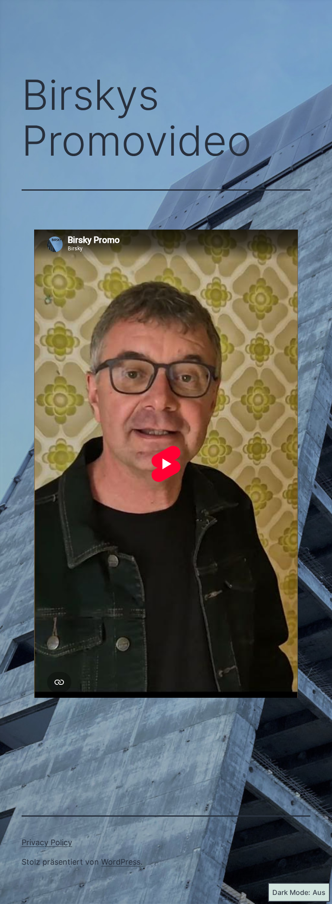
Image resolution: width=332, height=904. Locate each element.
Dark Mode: (291, 892)
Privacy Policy (47, 842)
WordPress (120, 861)
